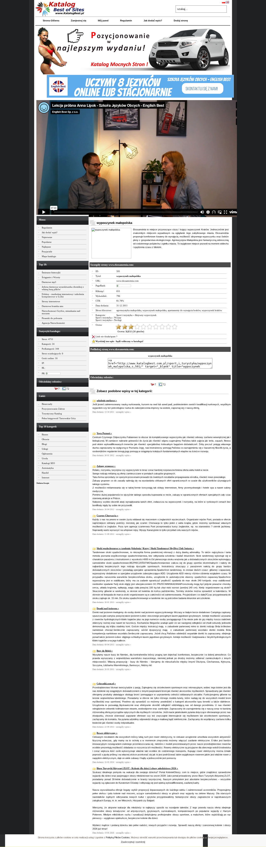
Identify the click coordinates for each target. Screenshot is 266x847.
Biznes (45, 434)
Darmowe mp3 (49, 282)
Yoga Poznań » (104, 433)
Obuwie (45, 439)
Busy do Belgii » (105, 650)
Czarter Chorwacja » (107, 515)
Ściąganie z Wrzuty (51, 277)
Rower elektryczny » (107, 733)
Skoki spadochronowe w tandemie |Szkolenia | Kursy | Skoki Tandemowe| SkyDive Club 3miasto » (145, 548)
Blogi (44, 444)
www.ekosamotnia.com (127, 281)
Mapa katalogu (49, 256)
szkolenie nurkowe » (107, 400)
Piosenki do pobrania (52, 318)
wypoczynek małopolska (154, 310)
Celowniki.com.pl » (106, 683)
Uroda (45, 458)
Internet (45, 477)
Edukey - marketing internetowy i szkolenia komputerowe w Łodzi (63, 295)
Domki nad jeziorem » (108, 608)
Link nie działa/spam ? (106, 336)
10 (174, 327)
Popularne (47, 242)
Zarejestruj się (78, 20)
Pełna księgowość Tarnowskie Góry (59, 418)
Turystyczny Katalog (52, 413)
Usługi (45, 449)
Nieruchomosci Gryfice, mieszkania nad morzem (61, 312)
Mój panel (103, 20)
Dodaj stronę (181, 20)
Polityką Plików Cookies (118, 837)
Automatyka (48, 468)
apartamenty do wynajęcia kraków (184, 310)
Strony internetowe (51, 301)
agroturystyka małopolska (128, 310)
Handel (45, 472)
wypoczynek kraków (212, 310)
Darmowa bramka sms (52, 306)
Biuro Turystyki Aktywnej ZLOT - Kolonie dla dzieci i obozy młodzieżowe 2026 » (137, 768)
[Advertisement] (63, 547)
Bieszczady (47, 404)
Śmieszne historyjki (51, 272)
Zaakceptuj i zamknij (133, 842)
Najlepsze (46, 247)
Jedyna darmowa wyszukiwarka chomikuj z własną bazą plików (63, 288)
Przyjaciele (47, 251)
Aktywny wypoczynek (145, 315)
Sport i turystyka (124, 315)
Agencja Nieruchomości (53, 323)
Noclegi (118, 320)
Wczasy (117, 317)
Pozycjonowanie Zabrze (53, 409)
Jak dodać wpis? (153, 20)
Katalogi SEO (48, 463)
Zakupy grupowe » (106, 466)
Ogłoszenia (47, 453)
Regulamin (126, 20)
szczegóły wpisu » (123, 412)
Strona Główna (51, 20)
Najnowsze (47, 237)
